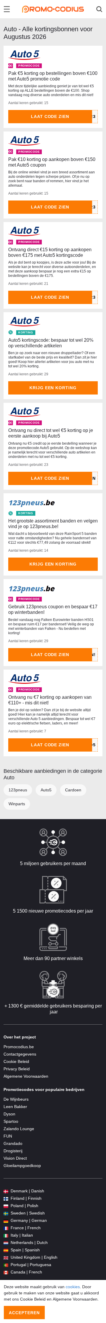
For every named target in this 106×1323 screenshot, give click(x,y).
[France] (6, 1228)
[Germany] (6, 1220)
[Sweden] (6, 1213)
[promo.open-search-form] (99, 9)
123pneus (18, 790)
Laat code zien (50, 116)
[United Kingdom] (6, 1257)
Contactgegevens (20, 1054)
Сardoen (73, 790)
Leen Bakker (15, 1106)
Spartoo (11, 1121)
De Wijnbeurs (16, 1099)
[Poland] (6, 1206)
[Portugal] (6, 1265)
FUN (8, 1136)
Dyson (9, 1114)
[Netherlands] (6, 1243)
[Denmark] (6, 1191)
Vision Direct (15, 1158)
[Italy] (6, 1235)
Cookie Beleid (16, 1061)
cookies (73, 1286)
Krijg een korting (53, 387)
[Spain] (6, 1250)
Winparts (17, 803)
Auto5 (46, 790)
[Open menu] (7, 9)
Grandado (13, 1143)
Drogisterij (13, 1150)
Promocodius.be (19, 1046)
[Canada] (6, 1272)
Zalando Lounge (19, 1128)
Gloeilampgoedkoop (22, 1165)
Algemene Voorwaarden (26, 1076)
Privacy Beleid (17, 1068)
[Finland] (6, 1198)
